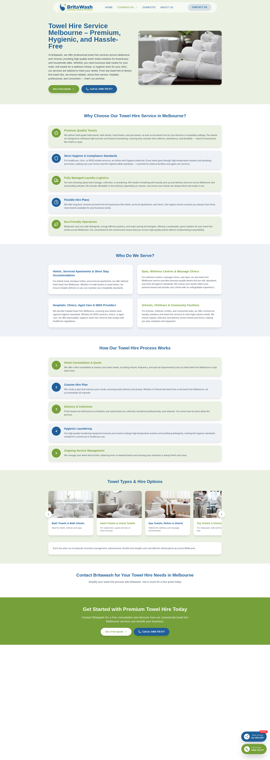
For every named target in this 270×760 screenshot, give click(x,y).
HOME (109, 7)
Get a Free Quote (62, 89)
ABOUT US (166, 7)
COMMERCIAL (125, 7)
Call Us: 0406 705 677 (101, 89)
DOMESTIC (149, 7)
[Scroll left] (48, 514)
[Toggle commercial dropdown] (136, 7)
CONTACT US (199, 7)
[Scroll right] (221, 514)
